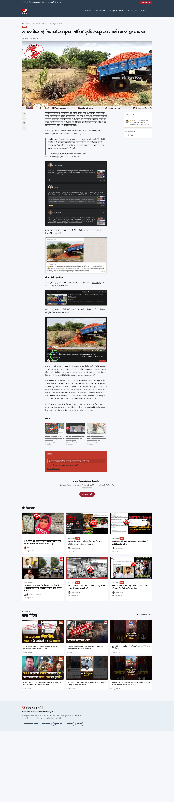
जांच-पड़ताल (112, 11)
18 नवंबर (83, 407)
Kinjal (28, 548)
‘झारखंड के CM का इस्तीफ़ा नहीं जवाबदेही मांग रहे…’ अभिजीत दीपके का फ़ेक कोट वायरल (86, 543)
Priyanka (38, 595)
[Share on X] (24, 118)
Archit (27, 39)
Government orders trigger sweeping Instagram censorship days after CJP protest (40, 647)
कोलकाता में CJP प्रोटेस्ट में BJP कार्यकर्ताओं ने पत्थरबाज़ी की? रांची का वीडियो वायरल (54, 439)
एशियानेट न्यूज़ (96, 283)
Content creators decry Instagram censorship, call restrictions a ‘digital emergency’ (85, 647)
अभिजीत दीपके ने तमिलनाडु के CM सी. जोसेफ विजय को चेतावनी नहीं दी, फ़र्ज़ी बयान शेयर (130, 587)
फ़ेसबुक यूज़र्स (58, 156)
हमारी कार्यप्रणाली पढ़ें (53, 469)
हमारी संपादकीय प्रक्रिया (31, 724)
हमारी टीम (69, 724)
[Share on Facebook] (24, 114)
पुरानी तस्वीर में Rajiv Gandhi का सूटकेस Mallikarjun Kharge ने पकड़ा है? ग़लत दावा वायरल (86, 683)
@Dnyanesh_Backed (76, 130)
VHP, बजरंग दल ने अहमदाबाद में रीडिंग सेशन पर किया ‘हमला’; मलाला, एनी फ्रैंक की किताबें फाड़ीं (42, 542)
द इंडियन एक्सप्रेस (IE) (52, 366)
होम (23, 24)
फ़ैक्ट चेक (88, 11)
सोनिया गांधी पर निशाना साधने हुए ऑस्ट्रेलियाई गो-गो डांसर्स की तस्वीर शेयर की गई (86, 587)
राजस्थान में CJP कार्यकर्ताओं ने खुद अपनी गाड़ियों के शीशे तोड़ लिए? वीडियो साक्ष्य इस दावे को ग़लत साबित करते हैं (43, 588)
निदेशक (79, 724)
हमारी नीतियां (46, 724)
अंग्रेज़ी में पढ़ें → (130, 135)
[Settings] (150, 11)
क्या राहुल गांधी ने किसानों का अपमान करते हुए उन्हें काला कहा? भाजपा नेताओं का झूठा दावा (75, 439)
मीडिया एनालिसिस (100, 11)
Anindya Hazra (75, 548)
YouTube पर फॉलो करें (143, 614)
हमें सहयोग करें (146, 2)
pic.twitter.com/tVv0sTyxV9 (64, 148)
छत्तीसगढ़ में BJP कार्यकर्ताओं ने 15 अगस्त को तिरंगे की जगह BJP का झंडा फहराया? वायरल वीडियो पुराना (131, 683)
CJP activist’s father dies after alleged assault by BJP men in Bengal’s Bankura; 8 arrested (42, 683)
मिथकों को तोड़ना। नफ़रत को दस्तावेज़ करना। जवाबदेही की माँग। (41, 2)
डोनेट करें (134, 11)
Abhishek (32, 595)
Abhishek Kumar (120, 548)
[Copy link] (24, 128)
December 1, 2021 (80, 153)
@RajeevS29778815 (59, 130)
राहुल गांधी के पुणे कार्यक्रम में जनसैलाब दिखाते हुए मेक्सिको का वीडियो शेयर (131, 647)
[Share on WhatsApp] (24, 123)
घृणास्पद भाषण (124, 11)
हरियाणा (88, 398)
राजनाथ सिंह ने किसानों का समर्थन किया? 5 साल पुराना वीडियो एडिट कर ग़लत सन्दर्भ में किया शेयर (96, 439)
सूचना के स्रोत (58, 724)
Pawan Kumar (119, 592)
